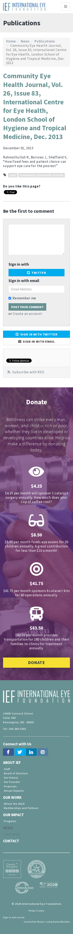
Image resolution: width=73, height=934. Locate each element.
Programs (10, 821)
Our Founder (12, 782)
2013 (13, 175)
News (25, 41)
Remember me (24, 298)
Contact (11, 840)
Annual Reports (14, 790)
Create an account (27, 313)
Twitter (38, 273)
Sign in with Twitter (38, 334)
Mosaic (41, 921)
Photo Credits (36, 910)
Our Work (12, 797)
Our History (11, 777)
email (21, 917)
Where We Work (14, 804)
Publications (44, 41)
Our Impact (13, 814)
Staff (7, 769)
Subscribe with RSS (28, 372)
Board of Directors (16, 773)
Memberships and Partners (21, 808)
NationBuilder (61, 921)
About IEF (12, 762)
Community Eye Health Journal (41, 175)
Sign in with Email (38, 341)
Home (11, 41)
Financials (10, 786)
